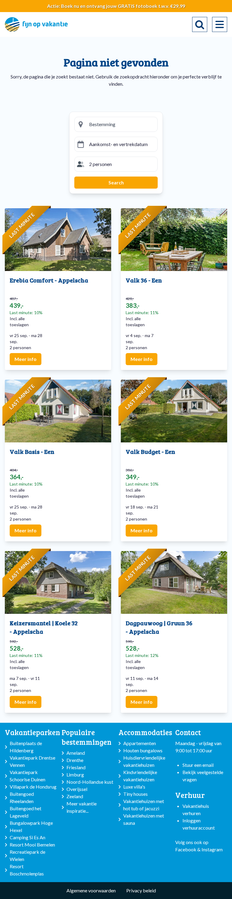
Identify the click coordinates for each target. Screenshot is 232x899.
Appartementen (139, 743)
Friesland (75, 767)
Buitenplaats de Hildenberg (26, 746)
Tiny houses (135, 794)
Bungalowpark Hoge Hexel (31, 826)
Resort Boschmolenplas (27, 869)
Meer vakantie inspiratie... (81, 807)
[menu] (219, 24)
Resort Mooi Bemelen (32, 844)
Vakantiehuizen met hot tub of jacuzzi (143, 804)
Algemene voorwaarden (91, 890)
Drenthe (74, 760)
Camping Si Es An (27, 837)
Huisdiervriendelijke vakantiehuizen (144, 761)
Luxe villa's (134, 786)
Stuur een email (198, 765)
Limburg (75, 774)
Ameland (75, 753)
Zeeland (74, 796)
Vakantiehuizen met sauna (143, 819)
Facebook (185, 849)
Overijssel (76, 789)
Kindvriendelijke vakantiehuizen (140, 775)
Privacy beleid (141, 890)
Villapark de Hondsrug (33, 786)
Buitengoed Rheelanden (22, 797)
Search (116, 182)
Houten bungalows (143, 750)
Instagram (212, 849)
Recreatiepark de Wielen (27, 855)
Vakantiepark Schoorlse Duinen (27, 775)
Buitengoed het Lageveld (25, 811)
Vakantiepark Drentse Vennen (32, 761)
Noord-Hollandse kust (89, 782)
